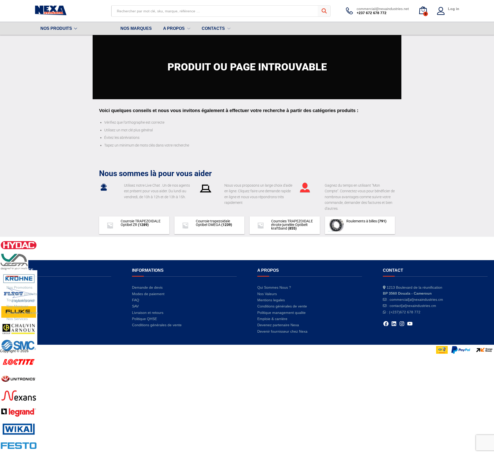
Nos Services (17, 319)
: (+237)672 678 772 (403, 312)
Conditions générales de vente (157, 325)
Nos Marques (17, 306)
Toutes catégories (20, 300)
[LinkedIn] (394, 325)
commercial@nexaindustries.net (383, 9)
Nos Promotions (19, 287)
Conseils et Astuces (22, 313)
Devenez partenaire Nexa (278, 325)
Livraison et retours (147, 313)
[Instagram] (402, 325)
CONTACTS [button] (213, 28)
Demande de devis (147, 287)
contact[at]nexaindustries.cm (413, 306)
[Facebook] (386, 325)
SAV (135, 306)
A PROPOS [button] (174, 28)
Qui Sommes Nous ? (274, 287)
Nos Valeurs (267, 294)
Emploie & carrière (272, 319)
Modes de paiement (148, 294)
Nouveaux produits (21, 294)
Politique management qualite (281, 313)
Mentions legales (271, 300)
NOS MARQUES (136, 28)
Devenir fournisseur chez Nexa (282, 331)
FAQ (135, 300)
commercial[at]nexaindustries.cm (416, 299)
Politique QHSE (144, 319)
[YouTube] (410, 325)
